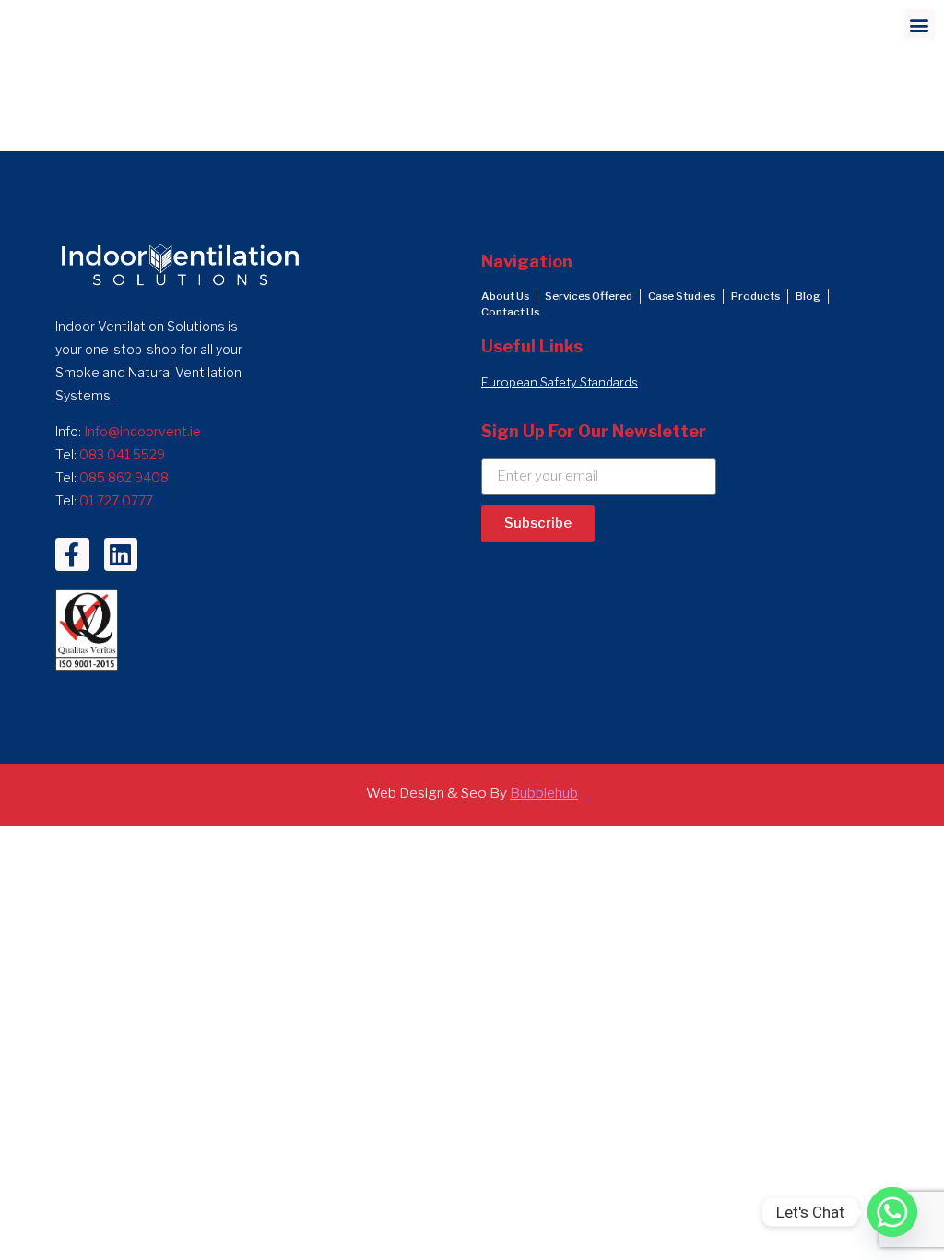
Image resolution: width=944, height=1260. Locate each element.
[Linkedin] (120, 554)
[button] (919, 24)
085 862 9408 (124, 477)
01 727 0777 (116, 500)
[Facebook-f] (71, 554)
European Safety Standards (559, 382)
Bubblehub (544, 793)
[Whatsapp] (892, 1212)
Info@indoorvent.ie (142, 431)
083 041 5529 (122, 454)
